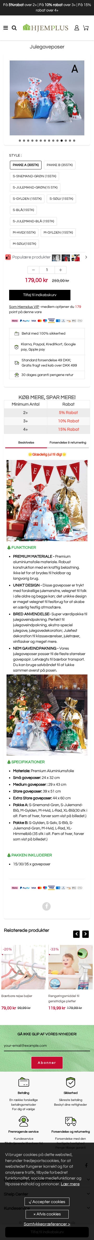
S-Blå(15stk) (23, 210)
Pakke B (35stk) (60, 165)
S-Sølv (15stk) (61, 199)
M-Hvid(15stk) (24, 232)
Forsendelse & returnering (68, 442)
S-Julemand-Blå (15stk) (33, 221)
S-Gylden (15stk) (27, 199)
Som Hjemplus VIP (24, 307)
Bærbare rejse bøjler (16, 996)
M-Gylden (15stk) (58, 232)
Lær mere (70, 1184)
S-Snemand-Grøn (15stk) (34, 176)
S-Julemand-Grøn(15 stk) (35, 187)
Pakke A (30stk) (26, 165)
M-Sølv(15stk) (24, 244)
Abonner (47, 1063)
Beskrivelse (26, 442)
